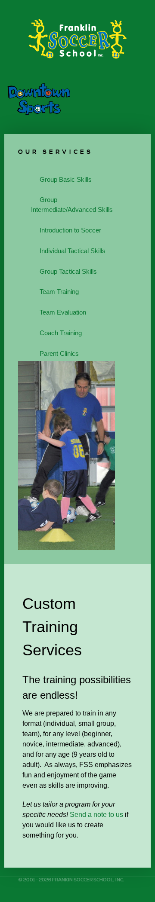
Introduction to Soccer (70, 230)
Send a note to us (96, 814)
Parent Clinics (59, 353)
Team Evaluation (63, 312)
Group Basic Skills (66, 179)
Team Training (59, 291)
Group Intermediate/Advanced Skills (72, 204)
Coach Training (61, 332)
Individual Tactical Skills (72, 250)
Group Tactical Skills (68, 271)
